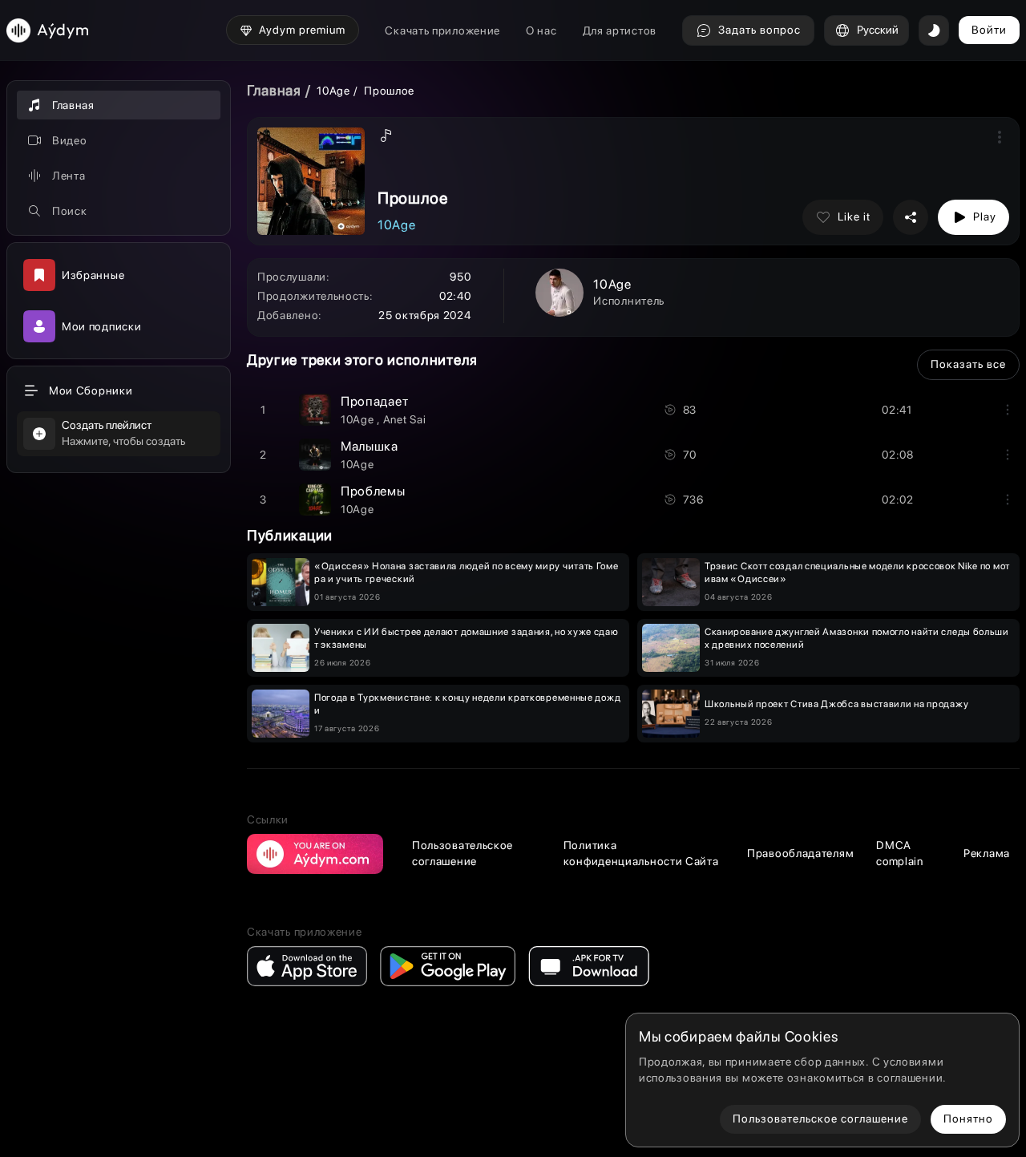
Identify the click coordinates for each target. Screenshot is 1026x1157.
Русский (878, 29)
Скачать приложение (442, 30)
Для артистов (619, 30)
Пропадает (374, 401)
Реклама (986, 853)
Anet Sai (404, 419)
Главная (274, 90)
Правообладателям (800, 853)
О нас (541, 30)
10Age (335, 90)
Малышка (369, 446)
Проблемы (373, 491)
